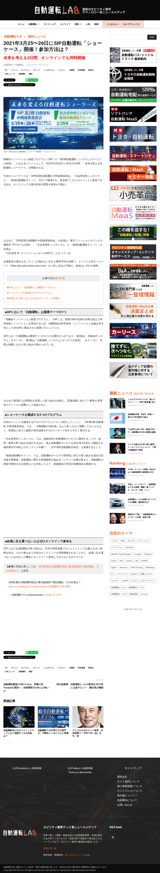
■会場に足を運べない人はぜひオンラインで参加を (33, 298)
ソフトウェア (122, 574)
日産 (122, 540)
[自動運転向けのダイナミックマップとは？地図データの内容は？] (19, 717)
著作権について (126, 795)
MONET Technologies (121, 554)
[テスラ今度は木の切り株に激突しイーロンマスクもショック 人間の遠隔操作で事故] (117, 448)
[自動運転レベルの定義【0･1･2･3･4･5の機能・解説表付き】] (117, 503)
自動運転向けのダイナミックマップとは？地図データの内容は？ (18, 733)
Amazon (124, 567)
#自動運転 (53, 586)
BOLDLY (130, 547)
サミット (36, 70)
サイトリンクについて (129, 791)
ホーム (21, 24)
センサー (115, 580)
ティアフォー (117, 547)
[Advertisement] (53, 212)
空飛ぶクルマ (146, 574)
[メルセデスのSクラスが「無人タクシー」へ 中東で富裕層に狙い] (117, 403)
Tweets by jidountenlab (80, 772)
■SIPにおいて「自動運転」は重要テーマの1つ (31, 287)
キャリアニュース (131, 24)
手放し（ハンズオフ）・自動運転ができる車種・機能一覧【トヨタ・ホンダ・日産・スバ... (142, 487)
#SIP (61, 586)
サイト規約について (128, 781)
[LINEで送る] (32, 80)
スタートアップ (147, 580)
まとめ (144, 594)
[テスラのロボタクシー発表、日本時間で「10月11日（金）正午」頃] (87, 717)
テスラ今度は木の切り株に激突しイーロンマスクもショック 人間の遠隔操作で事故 (142, 447)
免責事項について (127, 800)
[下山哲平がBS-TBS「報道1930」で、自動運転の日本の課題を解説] (117, 433)
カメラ (134, 580)
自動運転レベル (118, 587)
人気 (88, 24)
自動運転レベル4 (118, 594)
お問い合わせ (124, 805)
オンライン (25, 70)
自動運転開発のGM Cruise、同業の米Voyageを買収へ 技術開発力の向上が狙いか (26, 687)
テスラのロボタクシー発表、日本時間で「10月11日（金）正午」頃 (87, 733)
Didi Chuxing (136, 567)
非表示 (60, 278)
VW (136, 560)
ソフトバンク (143, 540)
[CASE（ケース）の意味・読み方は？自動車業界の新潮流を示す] (117, 473)
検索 (96, 24)
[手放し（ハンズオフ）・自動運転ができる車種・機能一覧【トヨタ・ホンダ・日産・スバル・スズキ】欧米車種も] (117, 488)
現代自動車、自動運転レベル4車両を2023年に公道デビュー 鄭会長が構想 (80, 686)
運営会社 (122, 776)
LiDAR (125, 580)
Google (137, 554)
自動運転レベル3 (136, 587)
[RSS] (113, 837)
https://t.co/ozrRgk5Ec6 (20, 586)
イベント (14, 70)
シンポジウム (49, 70)
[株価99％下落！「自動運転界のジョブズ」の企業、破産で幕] (117, 518)
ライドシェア (50, 24)
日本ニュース (10, 74)
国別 (77, 24)
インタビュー (113, 24)
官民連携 (81, 70)
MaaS (134, 574)
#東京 (68, 586)
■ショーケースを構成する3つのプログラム (29, 292)
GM (121, 560)
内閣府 (72, 70)
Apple (114, 567)
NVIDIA (144, 560)
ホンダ (131, 540)
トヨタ (114, 540)
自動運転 (33, 24)
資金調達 (134, 594)
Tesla (113, 560)
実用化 (90, 70)
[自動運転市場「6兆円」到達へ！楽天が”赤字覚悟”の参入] (117, 418)
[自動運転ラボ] (80, 10)
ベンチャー (61, 70)
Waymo (148, 554)
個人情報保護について (129, 786)
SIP (6, 70)
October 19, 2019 (52, 594)
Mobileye (150, 567)
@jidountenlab (39, 586)
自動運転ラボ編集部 (13, 64)
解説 (30, 74)
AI (112, 574)
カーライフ (65, 24)
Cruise (129, 560)
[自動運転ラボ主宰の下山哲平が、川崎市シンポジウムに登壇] (53, 717)
